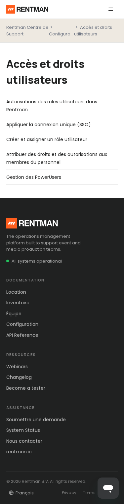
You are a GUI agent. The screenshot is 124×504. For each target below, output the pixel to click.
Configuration (63, 34)
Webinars (17, 366)
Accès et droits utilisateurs (93, 30)
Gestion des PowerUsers (33, 177)
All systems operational (37, 261)
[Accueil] (27, 9)
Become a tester (25, 388)
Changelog (19, 377)
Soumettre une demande (36, 419)
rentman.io (19, 451)
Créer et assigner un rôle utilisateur (46, 139)
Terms (89, 492)
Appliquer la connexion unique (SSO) (48, 124)
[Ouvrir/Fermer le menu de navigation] (111, 9)
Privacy (69, 492)
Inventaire (17, 302)
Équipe (13, 313)
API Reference (22, 335)
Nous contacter (24, 441)
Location (16, 292)
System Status (23, 430)
